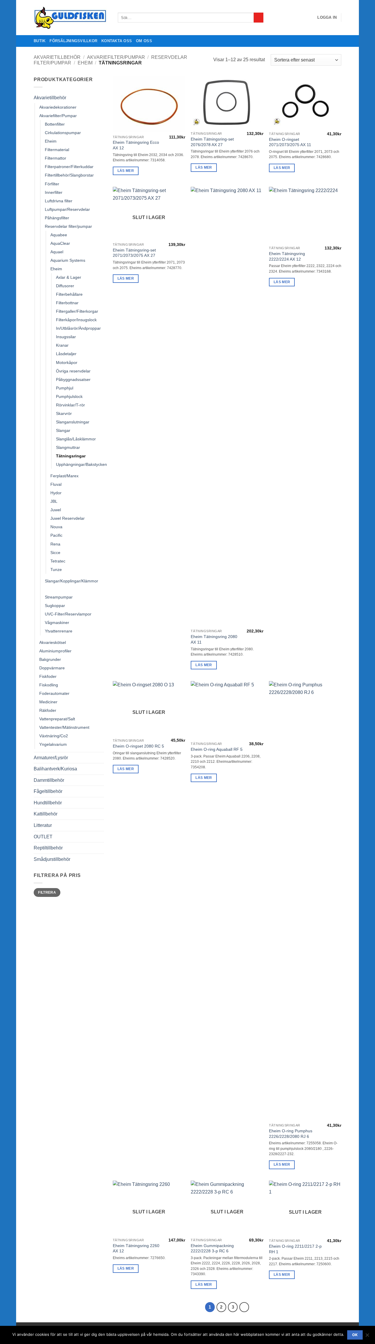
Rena (55, 544)
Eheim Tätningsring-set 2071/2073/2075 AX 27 (134, 253)
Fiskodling (48, 685)
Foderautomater (54, 693)
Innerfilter (53, 192)
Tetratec (57, 561)
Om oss (144, 41)
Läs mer (125, 170)
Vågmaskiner (57, 622)
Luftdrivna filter (58, 201)
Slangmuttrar (68, 447)
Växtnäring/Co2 (53, 735)
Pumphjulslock (69, 396)
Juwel (55, 509)
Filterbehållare (69, 294)
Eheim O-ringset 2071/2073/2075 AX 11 (290, 142)
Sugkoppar (55, 605)
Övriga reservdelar (73, 371)
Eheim (85, 62)
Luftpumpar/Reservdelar (67, 209)
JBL (53, 501)
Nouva (56, 526)
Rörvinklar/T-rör (70, 405)
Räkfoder (47, 710)
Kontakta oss (116, 41)
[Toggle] (100, 97)
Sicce (55, 552)
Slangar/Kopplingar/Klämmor (71, 581)
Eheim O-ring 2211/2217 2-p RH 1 (295, 1249)
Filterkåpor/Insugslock (76, 319)
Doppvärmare (52, 668)
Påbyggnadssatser (73, 379)
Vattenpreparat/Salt (57, 719)
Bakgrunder (50, 659)
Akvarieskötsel (52, 642)
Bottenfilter (55, 124)
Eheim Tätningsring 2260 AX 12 (136, 1248)
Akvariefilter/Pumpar (116, 57)
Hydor (56, 492)
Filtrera (47, 892)
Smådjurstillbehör (52, 859)
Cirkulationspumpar (63, 132)
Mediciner (48, 702)
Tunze (56, 569)
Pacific (56, 535)
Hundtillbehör (48, 802)
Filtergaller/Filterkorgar (77, 311)
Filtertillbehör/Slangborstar (69, 175)
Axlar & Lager (68, 277)
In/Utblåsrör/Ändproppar (78, 328)
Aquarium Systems (67, 260)
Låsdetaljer (66, 353)
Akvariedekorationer (57, 107)
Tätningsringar (71, 456)
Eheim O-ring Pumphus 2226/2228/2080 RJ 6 (290, 1133)
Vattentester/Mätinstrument (64, 727)
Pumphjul (64, 388)
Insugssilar (66, 336)
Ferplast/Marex (64, 475)
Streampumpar (59, 597)
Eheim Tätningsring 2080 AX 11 (214, 639)
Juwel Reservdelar (67, 518)
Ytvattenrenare (58, 631)
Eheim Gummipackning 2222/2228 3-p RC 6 (212, 1248)
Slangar (63, 430)
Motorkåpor (66, 362)
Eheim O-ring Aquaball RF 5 (217, 749)
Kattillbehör (45, 813)
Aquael (56, 251)
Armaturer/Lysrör (51, 757)
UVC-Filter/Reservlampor (68, 614)
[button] (327, 17)
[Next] (244, 1307)
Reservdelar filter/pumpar (68, 226)
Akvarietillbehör (57, 57)
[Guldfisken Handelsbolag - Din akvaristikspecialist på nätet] (71, 17)
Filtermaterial (57, 149)
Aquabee (58, 234)
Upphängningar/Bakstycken (81, 464)
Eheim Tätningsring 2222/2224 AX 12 (287, 256)
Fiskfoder (48, 676)
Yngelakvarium (53, 744)
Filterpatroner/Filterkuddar (69, 166)
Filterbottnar (67, 302)
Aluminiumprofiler (55, 651)
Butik (39, 41)
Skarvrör (64, 413)
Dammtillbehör (49, 780)
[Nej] (367, 1336)
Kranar (62, 345)
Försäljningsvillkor (73, 41)
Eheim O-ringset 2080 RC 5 (138, 746)
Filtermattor (55, 158)
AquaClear (60, 243)
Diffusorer (65, 285)
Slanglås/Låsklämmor (76, 439)
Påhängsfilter (57, 218)
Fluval (56, 484)
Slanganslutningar (72, 422)
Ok (355, 1335)
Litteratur (43, 825)
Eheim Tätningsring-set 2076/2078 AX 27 (212, 142)
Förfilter (52, 184)
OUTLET (43, 836)
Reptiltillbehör (48, 847)
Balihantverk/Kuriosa (55, 768)
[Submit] (258, 18)
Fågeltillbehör (48, 791)
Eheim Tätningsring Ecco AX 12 (136, 145)
